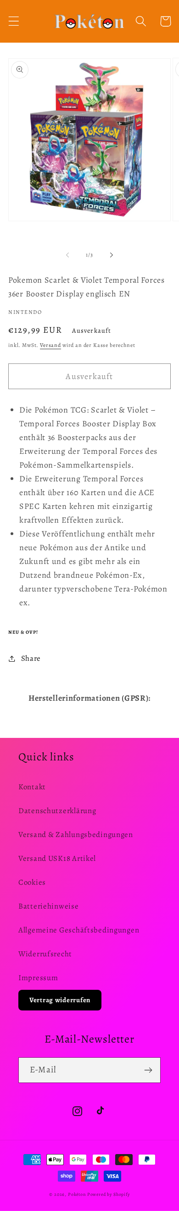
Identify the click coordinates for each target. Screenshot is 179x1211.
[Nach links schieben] (67, 255)
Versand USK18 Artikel (57, 858)
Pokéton (77, 1194)
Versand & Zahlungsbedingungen (75, 834)
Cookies (32, 882)
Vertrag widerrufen (59, 1000)
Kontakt (32, 786)
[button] (14, 21)
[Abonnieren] (148, 1070)
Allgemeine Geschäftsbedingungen (78, 930)
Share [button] (31, 658)
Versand (50, 345)
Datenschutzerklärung (57, 810)
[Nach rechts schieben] (111, 255)
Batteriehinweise (48, 906)
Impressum (38, 977)
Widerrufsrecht (45, 954)
